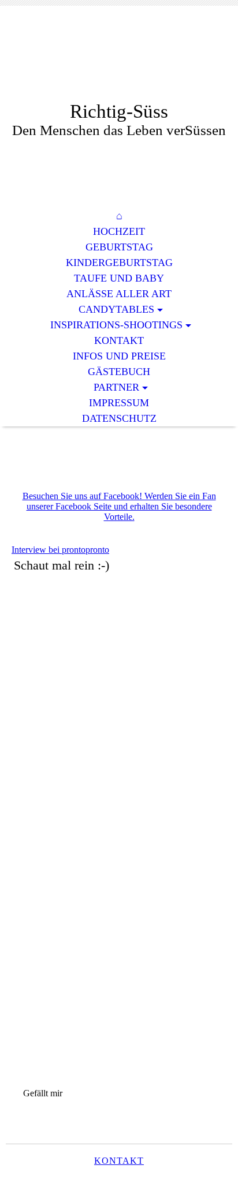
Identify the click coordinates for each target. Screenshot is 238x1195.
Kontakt (119, 340)
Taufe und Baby (119, 278)
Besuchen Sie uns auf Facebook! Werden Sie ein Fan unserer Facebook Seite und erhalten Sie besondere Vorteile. (119, 506)
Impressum (119, 403)
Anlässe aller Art (119, 293)
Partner (116, 387)
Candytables (116, 309)
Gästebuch (119, 371)
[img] (119, 62)
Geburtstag (119, 247)
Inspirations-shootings (116, 325)
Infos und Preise (119, 356)
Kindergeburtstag (119, 262)
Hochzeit (119, 231)
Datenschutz (119, 418)
